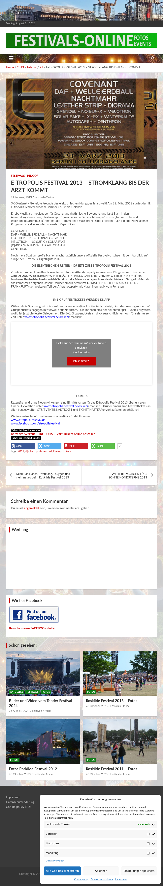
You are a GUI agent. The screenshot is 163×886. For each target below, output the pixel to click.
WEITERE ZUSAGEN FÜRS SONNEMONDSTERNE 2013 (128, 475)
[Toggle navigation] (11, 58)
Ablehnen (101, 870)
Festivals (32, 692)
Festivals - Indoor (24, 176)
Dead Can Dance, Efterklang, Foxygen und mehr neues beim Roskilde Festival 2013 (43, 475)
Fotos (46, 692)
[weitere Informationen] (120, 447)
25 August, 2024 (19, 711)
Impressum (121, 879)
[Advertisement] (81, 560)
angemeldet (31, 508)
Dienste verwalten (55, 860)
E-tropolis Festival (41, 451)
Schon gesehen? (23, 645)
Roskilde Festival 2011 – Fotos (111, 769)
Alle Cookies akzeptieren (62, 870)
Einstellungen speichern (138, 870)
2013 (21, 451)
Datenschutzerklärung (101, 879)
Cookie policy (81, 879)
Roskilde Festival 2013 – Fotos (111, 701)
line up (57, 451)
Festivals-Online (44, 197)
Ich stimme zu (81, 361)
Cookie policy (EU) (18, 806)
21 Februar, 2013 (21, 197)
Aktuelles (16, 692)
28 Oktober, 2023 (97, 706)
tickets (67, 451)
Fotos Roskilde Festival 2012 (33, 769)
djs (27, 451)
